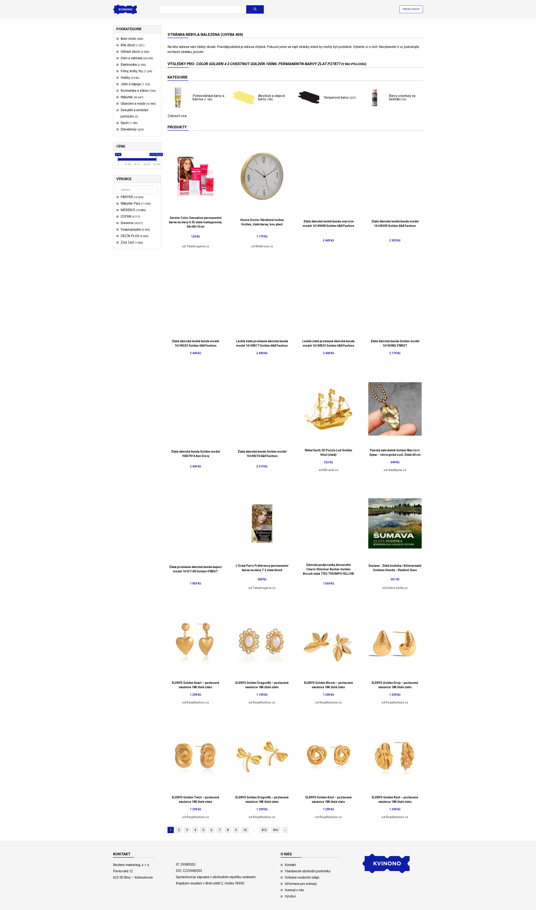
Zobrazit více (177, 116)
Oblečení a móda (138, 104)
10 (245, 830)
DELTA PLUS (134, 236)
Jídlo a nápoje (135, 84)
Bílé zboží (132, 45)
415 (264, 830)
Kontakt (290, 865)
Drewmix (131, 223)
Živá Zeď (131, 242)
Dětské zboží (134, 52)
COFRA (130, 216)
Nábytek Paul (135, 203)
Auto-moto (131, 39)
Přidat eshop (411, 9)
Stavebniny (132, 129)
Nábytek (131, 97)
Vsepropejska (135, 229)
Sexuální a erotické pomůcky (134, 113)
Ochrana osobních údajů (302, 877)
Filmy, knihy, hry (136, 71)
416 (275, 830)
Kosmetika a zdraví (138, 91)
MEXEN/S (133, 210)
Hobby (129, 78)
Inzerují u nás (294, 890)
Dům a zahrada (136, 58)
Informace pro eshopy (301, 884)
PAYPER (131, 197)
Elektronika (133, 65)
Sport (129, 123)
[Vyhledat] (255, 9)
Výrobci (290, 896)
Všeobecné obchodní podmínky (308, 871)
